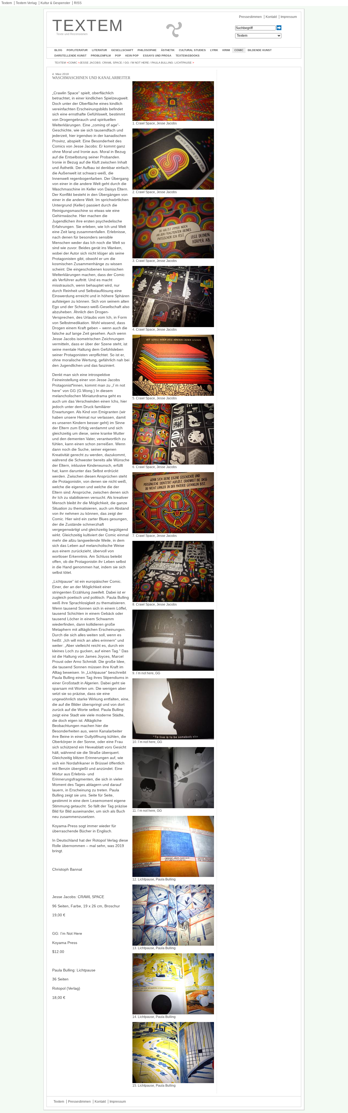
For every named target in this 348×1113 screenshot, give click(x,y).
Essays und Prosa (157, 55)
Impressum (289, 17)
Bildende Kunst (260, 50)
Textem (6, 3)
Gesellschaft (122, 50)
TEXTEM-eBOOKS (188, 55)
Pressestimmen (250, 17)
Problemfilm (101, 55)
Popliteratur (77, 50)
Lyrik (214, 50)
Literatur (99, 50)
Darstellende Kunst (70, 55)
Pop (118, 55)
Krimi (226, 50)
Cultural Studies (192, 50)
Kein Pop (132, 55)
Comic (238, 50)
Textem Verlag (26, 3)
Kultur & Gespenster (55, 3)
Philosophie (147, 50)
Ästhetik (168, 50)
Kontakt (271, 17)
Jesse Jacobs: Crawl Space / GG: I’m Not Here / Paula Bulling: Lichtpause (136, 62)
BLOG (58, 50)
